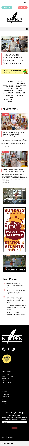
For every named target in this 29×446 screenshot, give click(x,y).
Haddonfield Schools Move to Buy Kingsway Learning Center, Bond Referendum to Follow (21, 89)
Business (4, 398)
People (4, 399)
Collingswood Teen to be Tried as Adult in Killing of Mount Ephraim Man (15, 285)
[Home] (13, 338)
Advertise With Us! (7, 378)
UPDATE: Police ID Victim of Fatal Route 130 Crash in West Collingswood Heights (15, 292)
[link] (14, 196)
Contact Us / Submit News (9, 376)
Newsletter (7, 7)
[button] (14, 18)
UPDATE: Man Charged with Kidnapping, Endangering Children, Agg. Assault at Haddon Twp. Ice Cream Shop (15, 299)
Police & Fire (5, 396)
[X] (8, 350)
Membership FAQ (6, 382)
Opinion (4, 403)
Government (5, 394)
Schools (4, 401)
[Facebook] (4, 350)
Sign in (23, 143)
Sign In (26, 2)
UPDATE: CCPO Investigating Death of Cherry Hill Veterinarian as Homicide (15, 314)
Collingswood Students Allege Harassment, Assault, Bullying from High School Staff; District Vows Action (8, 93)
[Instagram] (13, 350)
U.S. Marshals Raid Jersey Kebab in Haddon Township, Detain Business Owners (16, 307)
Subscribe (22, 7)
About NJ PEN (6, 375)
